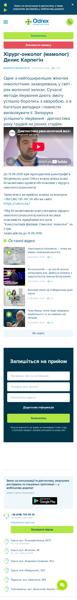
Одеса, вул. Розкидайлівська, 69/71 (31, 542)
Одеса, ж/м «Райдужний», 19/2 (28, 570)
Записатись (38, 36)
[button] (5, 22)
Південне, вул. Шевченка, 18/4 (28, 579)
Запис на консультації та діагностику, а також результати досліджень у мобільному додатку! (38, 7)
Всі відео (38, 333)
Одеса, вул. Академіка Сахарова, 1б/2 (32, 561)
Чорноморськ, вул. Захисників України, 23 (35, 589)
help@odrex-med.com (23, 522)
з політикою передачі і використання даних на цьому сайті (38, 430)
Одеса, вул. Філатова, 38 (25, 551)
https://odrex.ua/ (17, 204)
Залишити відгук (42, 529)
